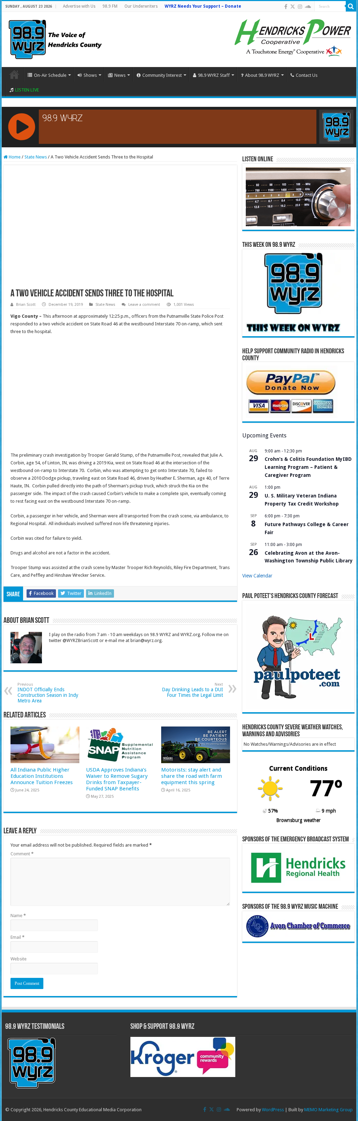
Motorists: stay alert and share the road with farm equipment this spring (191, 776)
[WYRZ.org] (55, 38)
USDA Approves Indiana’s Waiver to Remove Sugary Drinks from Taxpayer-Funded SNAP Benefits (117, 779)
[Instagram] (300, 6)
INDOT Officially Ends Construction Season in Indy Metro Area (47, 692)
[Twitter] (292, 6)
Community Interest (162, 75)
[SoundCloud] (308, 6)
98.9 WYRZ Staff (214, 75)
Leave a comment (144, 304)
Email (17, 937)
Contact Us (306, 75)
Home (14, 74)
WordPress (273, 1109)
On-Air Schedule (50, 75)
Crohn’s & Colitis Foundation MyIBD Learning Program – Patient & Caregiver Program (308, 467)
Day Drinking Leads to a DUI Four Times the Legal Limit (192, 690)
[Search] (351, 6)
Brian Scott (26, 304)
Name (18, 915)
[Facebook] (286, 6)
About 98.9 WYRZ (262, 75)
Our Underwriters (141, 6)
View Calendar (257, 575)
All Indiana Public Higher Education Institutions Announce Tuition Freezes (41, 776)
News (120, 75)
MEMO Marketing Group (328, 1109)
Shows (90, 75)
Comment (22, 853)
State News (35, 157)
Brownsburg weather (298, 820)
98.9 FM (109, 6)
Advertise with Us (79, 6)
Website (18, 958)
